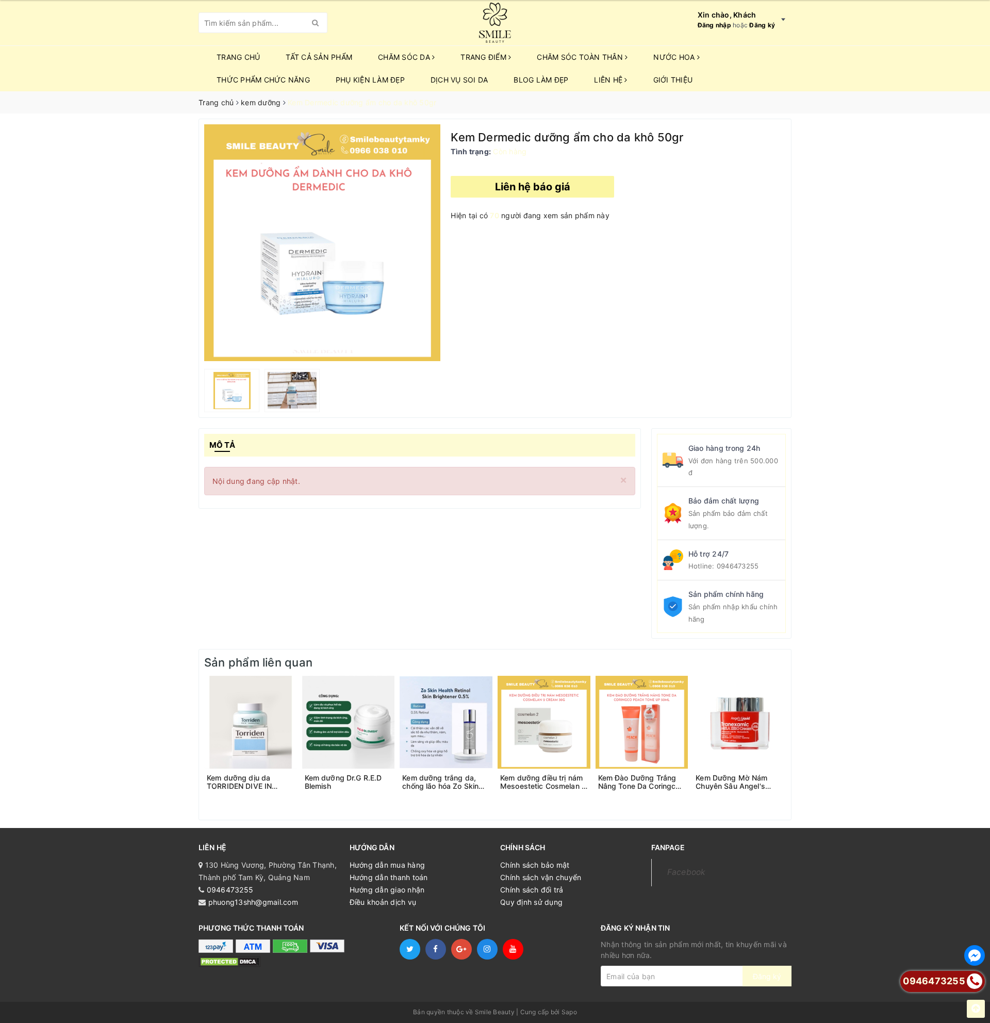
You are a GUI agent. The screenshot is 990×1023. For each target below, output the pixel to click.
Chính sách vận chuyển (540, 877)
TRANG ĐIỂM (484, 57)
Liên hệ (609, 79)
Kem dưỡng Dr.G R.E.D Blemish (343, 782)
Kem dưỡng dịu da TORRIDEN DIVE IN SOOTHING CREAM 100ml (240, 782)
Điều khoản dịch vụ (383, 902)
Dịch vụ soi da (459, 79)
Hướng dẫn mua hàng (387, 864)
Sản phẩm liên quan (258, 662)
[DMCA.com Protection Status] (229, 961)
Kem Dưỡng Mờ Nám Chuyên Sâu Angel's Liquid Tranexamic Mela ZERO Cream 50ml (737, 782)
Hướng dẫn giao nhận (387, 889)
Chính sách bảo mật (535, 864)
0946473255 (738, 566)
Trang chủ (238, 57)
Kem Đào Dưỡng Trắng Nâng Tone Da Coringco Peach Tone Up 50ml (639, 782)
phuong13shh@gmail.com (253, 902)
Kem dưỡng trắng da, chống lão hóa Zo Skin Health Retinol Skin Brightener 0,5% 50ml (440, 782)
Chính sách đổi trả (532, 889)
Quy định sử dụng (531, 902)
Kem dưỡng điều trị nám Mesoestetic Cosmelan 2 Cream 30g (543, 782)
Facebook (686, 872)
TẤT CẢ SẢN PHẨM (319, 57)
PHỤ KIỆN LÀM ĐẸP (370, 79)
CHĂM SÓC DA (405, 57)
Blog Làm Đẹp (541, 79)
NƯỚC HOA (675, 57)
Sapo (569, 1012)
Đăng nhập (714, 25)
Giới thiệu (673, 79)
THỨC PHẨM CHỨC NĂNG (263, 79)
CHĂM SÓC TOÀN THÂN (581, 57)
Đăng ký (762, 25)
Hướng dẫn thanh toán (389, 877)
